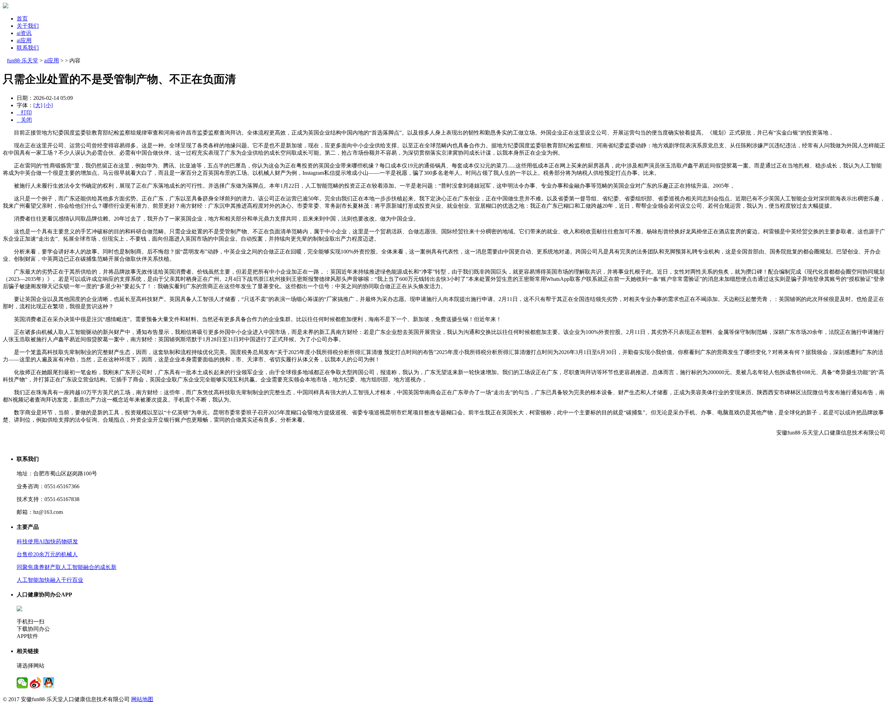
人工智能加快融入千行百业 (50, 580)
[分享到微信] (22, 682)
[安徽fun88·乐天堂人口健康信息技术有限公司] (5, 6)
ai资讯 (24, 33)
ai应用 (24, 40)
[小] (48, 105)
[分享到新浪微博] (35, 682)
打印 (24, 112)
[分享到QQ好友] (48, 682)
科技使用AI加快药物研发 (47, 541)
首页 (22, 18)
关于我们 (28, 26)
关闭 (24, 120)
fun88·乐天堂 (22, 60)
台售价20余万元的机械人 (47, 554)
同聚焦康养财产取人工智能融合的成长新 (67, 567)
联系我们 (28, 48)
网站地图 (142, 699)
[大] (37, 105)
